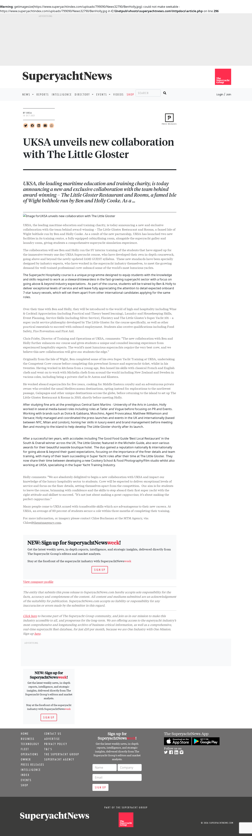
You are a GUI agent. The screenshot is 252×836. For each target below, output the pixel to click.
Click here (30, 616)
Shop (130, 94)
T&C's (48, 749)
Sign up (99, 569)
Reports (43, 94)
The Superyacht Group (61, 754)
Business (27, 738)
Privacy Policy (55, 744)
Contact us (52, 733)
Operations (29, 754)
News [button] (26, 94)
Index (25, 775)
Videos (118, 94)
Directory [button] (83, 94)
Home (25, 733)
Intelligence (62, 94)
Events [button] (102, 94)
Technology (30, 744)
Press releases (32, 764)
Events (26, 780)
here (37, 633)
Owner (26, 759)
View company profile (38, 581)
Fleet (25, 749)
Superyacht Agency (59, 759)
